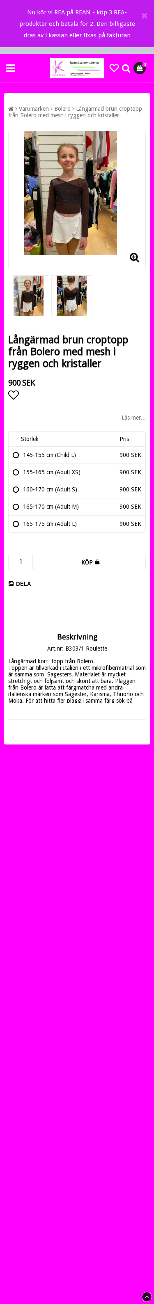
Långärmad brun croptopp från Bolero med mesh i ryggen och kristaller (75, 112)
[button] (114, 68)
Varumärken (34, 108)
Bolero (62, 108)
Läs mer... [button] (134, 417)
